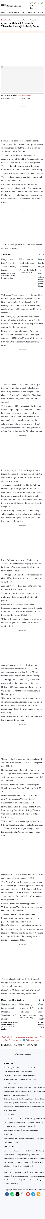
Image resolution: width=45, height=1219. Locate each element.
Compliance (7, 1180)
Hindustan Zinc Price (21, 1103)
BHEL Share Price (28, 1075)
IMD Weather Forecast (19, 1095)
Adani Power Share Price (11, 1071)
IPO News (39, 1151)
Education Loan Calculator (12, 1130)
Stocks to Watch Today (25, 1088)
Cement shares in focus (22, 1106)
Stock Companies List (10, 1139)
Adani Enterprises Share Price (31, 1068)
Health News (27, 1162)
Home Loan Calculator (26, 1126)
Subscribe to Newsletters (26, 1139)
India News (9, 20)
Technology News (22, 1158)
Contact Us (17, 1180)
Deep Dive (7, 1095)
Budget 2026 (27, 1166)
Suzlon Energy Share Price (12, 1068)
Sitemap (38, 1180)
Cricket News (35, 1155)
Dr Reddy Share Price (10, 1079)
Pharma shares (8, 1106)
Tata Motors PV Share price (12, 1075)
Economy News (38, 1162)
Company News (18, 1151)
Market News (30, 1151)
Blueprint (40, 12)
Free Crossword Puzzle (11, 1142)
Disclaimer (7, 1176)
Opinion (18, 1162)
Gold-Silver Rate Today (11, 1091)
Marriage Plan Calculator (31, 1130)
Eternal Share (8, 1103)
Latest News (7, 1151)
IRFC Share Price (27, 1071)
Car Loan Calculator (10, 1126)
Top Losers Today (26, 1091)
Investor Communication (20, 1176)
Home (3, 12)
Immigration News (22, 1155)
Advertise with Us (28, 1180)
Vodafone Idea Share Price (28, 1079)
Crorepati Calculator (26, 1119)
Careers (6, 1183)
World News (33, 1158)
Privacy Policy (33, 1172)
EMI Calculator (8, 1122)
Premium (10, 12)
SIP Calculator (20, 1122)
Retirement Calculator (34, 1122)
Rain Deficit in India (10, 1110)
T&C (24, 1172)
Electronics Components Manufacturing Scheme (18, 1099)
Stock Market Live (9, 1088)
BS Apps (13, 1183)
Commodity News (9, 1155)
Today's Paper (8, 1172)
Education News (8, 1162)
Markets (31, 12)
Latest (17, 12)
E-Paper (24, 12)
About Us (18, 1172)
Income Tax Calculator (11, 1119)
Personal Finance (9, 1158)
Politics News (17, 1166)
